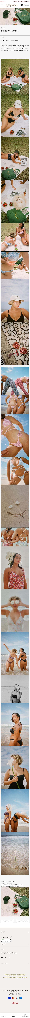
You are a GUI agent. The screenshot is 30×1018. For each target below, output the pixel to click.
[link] (15, 16)
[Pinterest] (5, 957)
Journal (7, 40)
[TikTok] (9, 957)
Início (3, 40)
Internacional (4, 941)
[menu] (2, 5)
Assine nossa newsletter (15, 976)
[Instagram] (2, 957)
